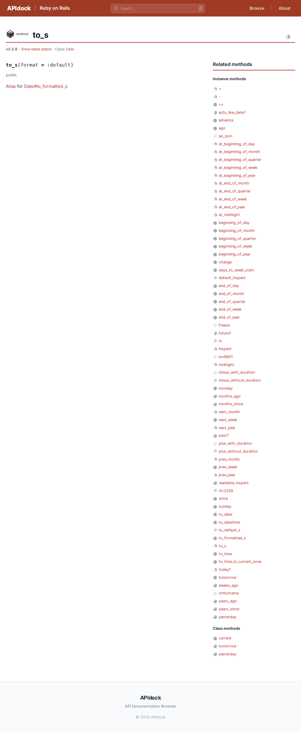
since (223, 498)
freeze (224, 325)
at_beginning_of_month (239, 151)
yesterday (227, 617)
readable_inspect (234, 483)
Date (70, 49)
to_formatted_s (232, 538)
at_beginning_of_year (237, 175)
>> (221, 104)
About (284, 8)
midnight (226, 364)
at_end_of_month (234, 183)
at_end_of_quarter (235, 191)
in (220, 341)
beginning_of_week (235, 246)
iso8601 (226, 357)
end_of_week (230, 309)
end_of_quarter (232, 301)
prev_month (229, 459)
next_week (228, 420)
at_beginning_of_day (237, 144)
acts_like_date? (232, 112)
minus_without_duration (240, 380)
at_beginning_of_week (238, 167)
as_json (225, 136)
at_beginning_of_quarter (240, 159)
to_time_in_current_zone (240, 561)
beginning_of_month (237, 230)
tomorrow (227, 577)
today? (225, 569)
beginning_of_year (234, 254)
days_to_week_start (236, 270)
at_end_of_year (232, 207)
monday (226, 388)
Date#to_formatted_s (46, 86)
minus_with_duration (237, 372)
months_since (231, 404)
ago (222, 128)
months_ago (230, 396)
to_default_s (229, 530)
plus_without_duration (238, 451)
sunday (225, 506)
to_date (225, 514)
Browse (257, 8)
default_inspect (232, 278)
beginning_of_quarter (237, 238)
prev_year (227, 475)
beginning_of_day (234, 222)
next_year (227, 428)
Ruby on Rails (55, 8)
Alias (11, 86)
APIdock (19, 8)
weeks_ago (228, 585)
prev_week (228, 467)
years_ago (228, 601)
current (225, 638)
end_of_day (229, 285)
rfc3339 (226, 491)
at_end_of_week (233, 199)
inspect (225, 349)
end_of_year (229, 317)
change (225, 262)
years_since (229, 609)
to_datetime (229, 522)
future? (225, 333)
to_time (225, 554)
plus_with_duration (235, 443)
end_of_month (231, 293)
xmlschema (229, 593)
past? (223, 435)
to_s (222, 546)
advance (226, 120)
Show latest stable (36, 49)
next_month (229, 412)
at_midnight (229, 214)
